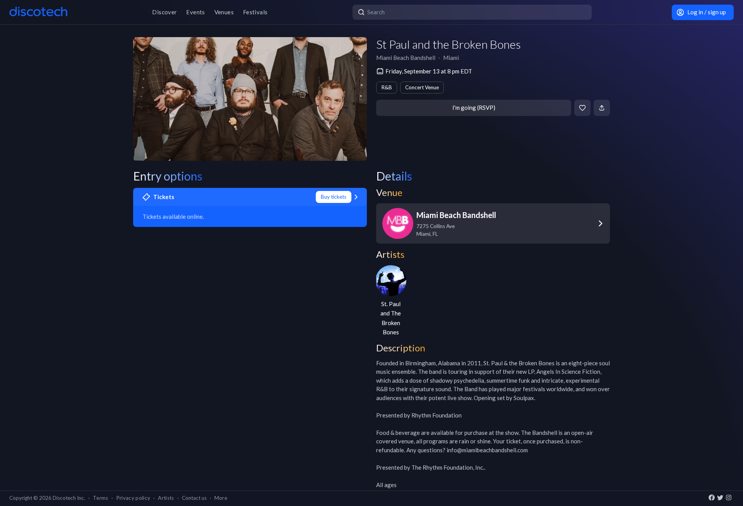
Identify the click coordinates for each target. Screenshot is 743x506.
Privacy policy (133, 498)
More (220, 498)
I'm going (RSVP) (473, 107)
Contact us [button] (194, 498)
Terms (100, 498)
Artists (166, 498)
